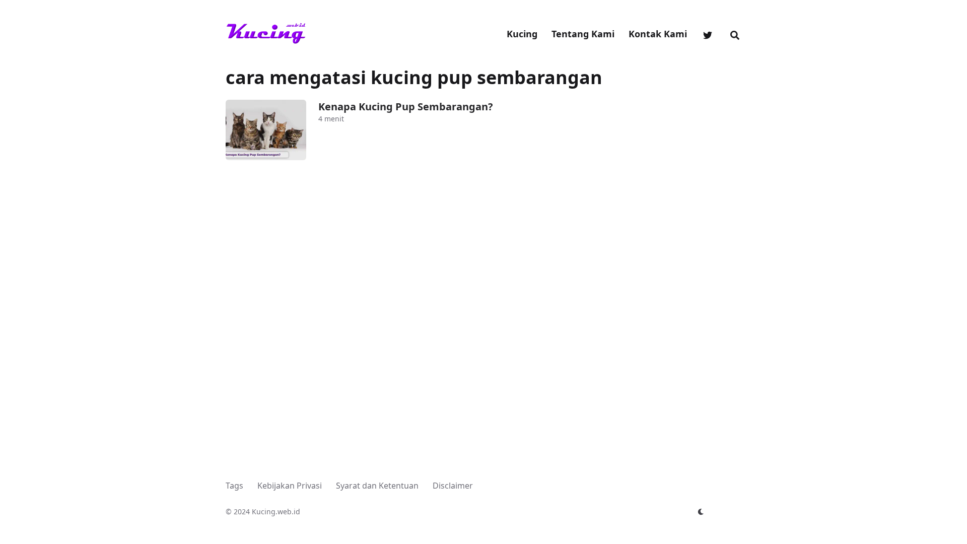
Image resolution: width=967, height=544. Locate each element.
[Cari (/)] (734, 34)
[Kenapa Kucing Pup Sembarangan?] (266, 130)
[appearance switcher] (701, 512)
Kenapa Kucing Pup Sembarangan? (405, 106)
